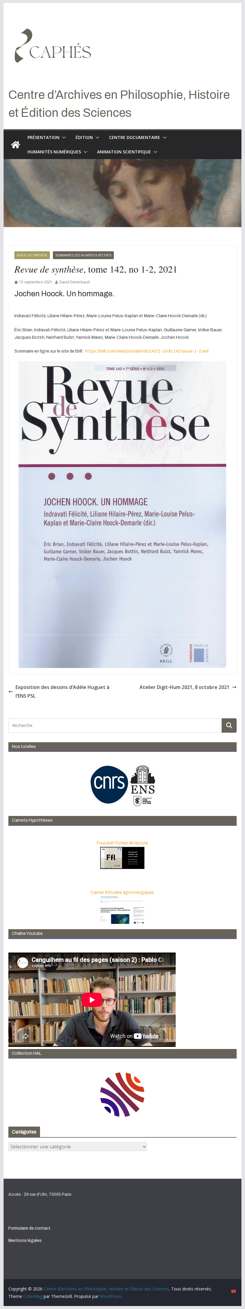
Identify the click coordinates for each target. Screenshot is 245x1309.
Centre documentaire (134, 137)
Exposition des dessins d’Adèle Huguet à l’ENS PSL (62, 691)
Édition (84, 137)
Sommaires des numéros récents (83, 255)
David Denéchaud (74, 282)
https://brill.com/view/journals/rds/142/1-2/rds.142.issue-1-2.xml (147, 351)
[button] (62, 137)
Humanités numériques (54, 152)
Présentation (43, 137)
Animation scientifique (124, 152)
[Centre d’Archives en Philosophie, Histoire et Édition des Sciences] (15, 144)
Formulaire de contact (29, 1228)
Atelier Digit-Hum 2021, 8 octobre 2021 (184, 687)
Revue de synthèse (32, 255)
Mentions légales (25, 1240)
